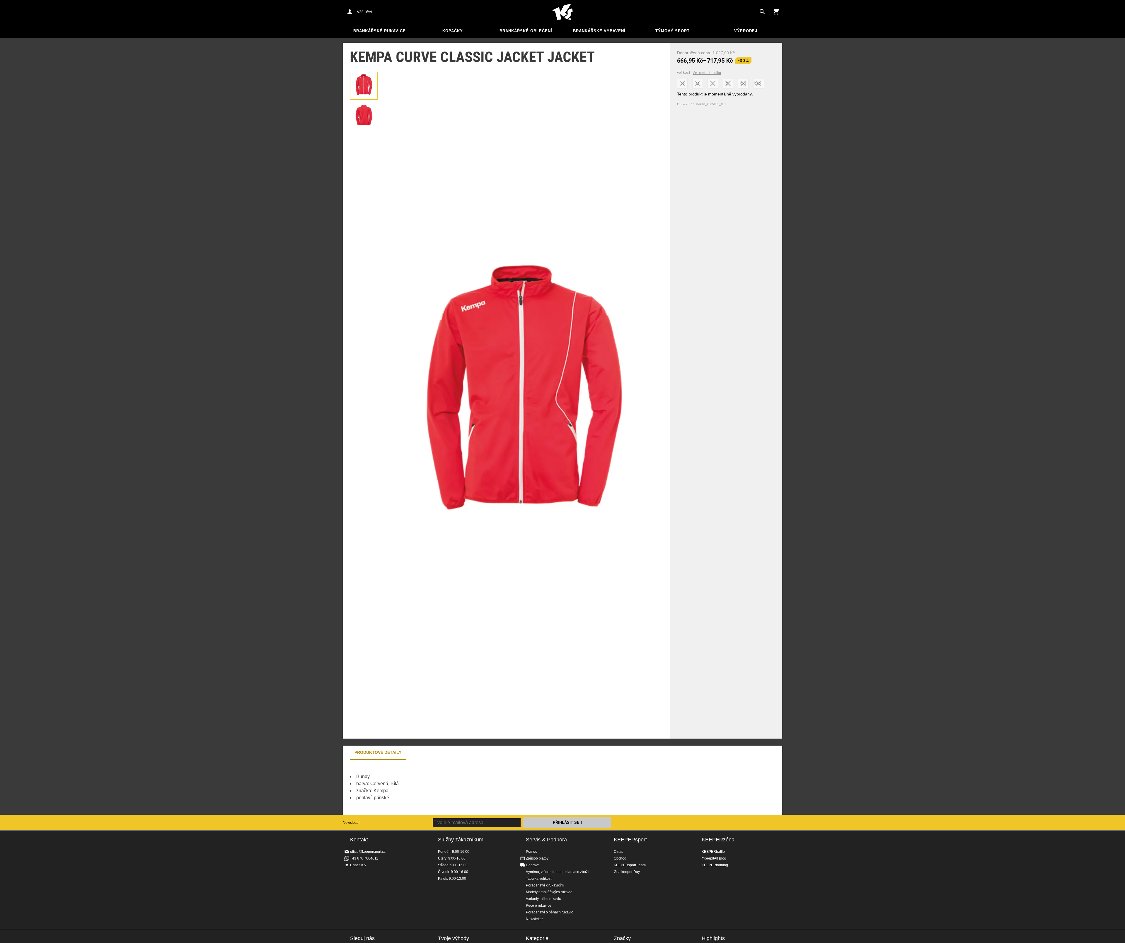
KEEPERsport (630, 840)
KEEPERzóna (718, 840)
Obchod (620, 858)
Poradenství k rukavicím (545, 885)
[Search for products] (762, 12)
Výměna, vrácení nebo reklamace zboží (557, 872)
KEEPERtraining (715, 865)
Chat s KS (358, 865)
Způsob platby (537, 858)
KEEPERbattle (713, 852)
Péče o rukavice (538, 905)
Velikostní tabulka (707, 73)
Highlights (713, 938)
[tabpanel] (445, 787)
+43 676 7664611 (364, 858)
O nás (618, 852)
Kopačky (452, 31)
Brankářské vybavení (599, 31)
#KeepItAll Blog (714, 858)
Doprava (533, 865)
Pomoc (531, 852)
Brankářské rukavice (379, 31)
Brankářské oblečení (526, 31)
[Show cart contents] (776, 12)
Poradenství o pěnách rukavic (549, 912)
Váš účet (364, 12)
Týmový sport (672, 31)
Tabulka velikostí (539, 879)
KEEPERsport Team (630, 865)
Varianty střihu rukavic (543, 899)
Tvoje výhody (453, 938)
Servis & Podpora (546, 840)
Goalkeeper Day (627, 872)
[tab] (364, 86)
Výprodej (745, 31)
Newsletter (351, 823)
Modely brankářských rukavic (549, 892)
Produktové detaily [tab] (377, 752)
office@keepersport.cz (368, 852)
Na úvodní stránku (562, 12)
